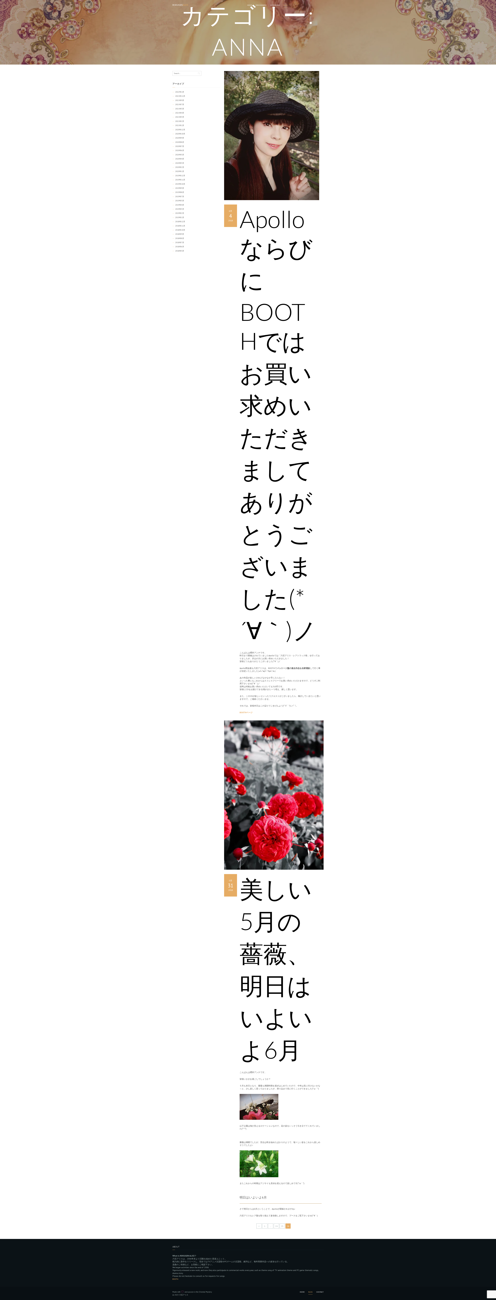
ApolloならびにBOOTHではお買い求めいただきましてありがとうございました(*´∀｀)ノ (278, 424)
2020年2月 (179, 167)
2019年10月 (180, 184)
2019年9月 (179, 188)
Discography (261, 5)
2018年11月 (180, 226)
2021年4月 (179, 113)
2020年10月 (180, 134)
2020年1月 (179, 171)
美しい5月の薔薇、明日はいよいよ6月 (276, 969)
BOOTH (175, 1279)
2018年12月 (180, 221)
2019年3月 (179, 209)
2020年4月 (179, 159)
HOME (249, 5)
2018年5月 (179, 251)
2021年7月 (179, 104)
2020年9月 (179, 138)
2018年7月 (179, 242)
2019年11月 (180, 180)
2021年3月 (179, 117)
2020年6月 (179, 150)
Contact (320, 1292)
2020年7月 (179, 146)
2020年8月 (179, 142)
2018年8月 (179, 238)
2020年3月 (179, 163)
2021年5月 (179, 109)
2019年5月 (179, 200)
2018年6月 (179, 246)
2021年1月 (179, 125)
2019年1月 (179, 217)
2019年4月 (179, 205)
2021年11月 (180, 96)
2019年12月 (180, 175)
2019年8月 (179, 192)
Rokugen (180, 5)
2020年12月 (180, 129)
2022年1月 (179, 92)
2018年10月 (180, 230)
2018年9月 (179, 234)
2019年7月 (179, 196)
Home (302, 1292)
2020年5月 (179, 155)
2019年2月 (179, 213)
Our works (275, 5)
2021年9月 (179, 100)
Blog (285, 5)
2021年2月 (179, 121)
